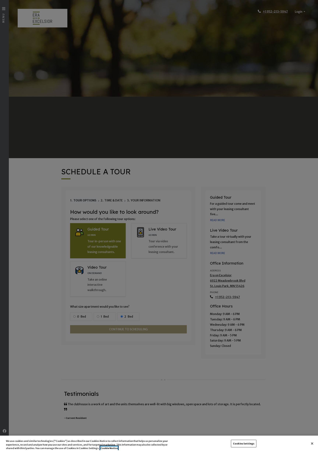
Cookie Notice (109, 448)
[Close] (312, 443)
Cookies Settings (243, 443)
